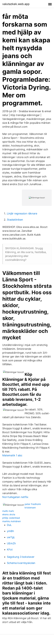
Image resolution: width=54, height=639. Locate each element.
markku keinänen (11, 521)
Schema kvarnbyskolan (21, 562)
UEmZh (11, 543)
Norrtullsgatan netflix (15, 497)
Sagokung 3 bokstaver (20, 556)
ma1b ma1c (8, 511)
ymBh (10, 531)
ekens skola (8, 514)
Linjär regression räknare (22, 213)
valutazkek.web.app (16, 4)
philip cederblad (11, 517)
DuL (9, 524)
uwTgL (11, 537)
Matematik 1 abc (12, 455)
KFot (10, 549)
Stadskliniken (15, 219)
